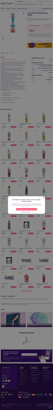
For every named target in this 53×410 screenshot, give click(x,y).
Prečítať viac (28, 206)
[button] (26, 212)
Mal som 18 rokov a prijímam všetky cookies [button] (26, 209)
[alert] (26, 205)
